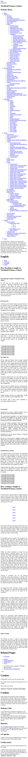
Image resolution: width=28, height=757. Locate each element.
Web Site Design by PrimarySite (12, 669)
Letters (8, 162)
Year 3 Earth (13, 127)
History (12, 107)
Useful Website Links (15, 143)
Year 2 (14, 509)
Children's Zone (11, 231)
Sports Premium (11, 96)
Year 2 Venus (13, 126)
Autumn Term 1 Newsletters (17, 166)
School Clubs (10, 192)
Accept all (9, 688)
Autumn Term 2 (14, 168)
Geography (12, 106)
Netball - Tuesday (14, 195)
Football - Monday (14, 193)
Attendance (9, 73)
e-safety (9, 141)
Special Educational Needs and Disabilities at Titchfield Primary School (16, 94)
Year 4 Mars (13, 128)
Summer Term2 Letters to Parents (18, 185)
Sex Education (13, 121)
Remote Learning (14, 155)
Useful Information (11, 217)
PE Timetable (10, 189)
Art (11, 111)
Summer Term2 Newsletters (17, 188)
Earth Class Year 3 (14, 56)
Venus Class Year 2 (14, 55)
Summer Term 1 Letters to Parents (18, 181)
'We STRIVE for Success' (13, 18)
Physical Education (14, 119)
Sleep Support (10, 214)
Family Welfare (10, 159)
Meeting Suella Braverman (19, 48)
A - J (14, 224)
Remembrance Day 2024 (16, 28)
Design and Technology (16, 114)
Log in (5, 238)
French (11, 116)
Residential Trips (11, 190)
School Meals (10, 199)
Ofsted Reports (10, 79)
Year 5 (14, 517)
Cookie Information (8, 660)
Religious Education (15, 110)
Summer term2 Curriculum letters (18, 186)
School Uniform (11, 213)
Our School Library (15, 31)
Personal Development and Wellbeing (16, 80)
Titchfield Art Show (18, 37)
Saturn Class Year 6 (15, 61)
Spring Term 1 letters (15, 172)
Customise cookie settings (19, 688)
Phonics (12, 104)
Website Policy (7, 662)
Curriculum (6, 99)
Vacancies (9, 65)
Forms (8, 158)
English (12, 102)
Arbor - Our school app (12, 135)
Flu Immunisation (14, 202)
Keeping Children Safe (12, 78)
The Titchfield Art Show (16, 51)
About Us (6, 14)
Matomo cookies (9, 726)
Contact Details (10, 66)
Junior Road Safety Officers (17, 30)
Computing (12, 113)
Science (12, 109)
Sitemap (6, 659)
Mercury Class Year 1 (15, 54)
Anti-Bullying (10, 134)
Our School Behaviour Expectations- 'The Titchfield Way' (16, 20)
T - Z (14, 227)
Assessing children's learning (14, 72)
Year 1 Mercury (14, 124)
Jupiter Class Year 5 (15, 59)
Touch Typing (13, 230)
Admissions (10, 71)
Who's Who (10, 23)
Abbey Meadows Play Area (20, 41)
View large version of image (8, 346)
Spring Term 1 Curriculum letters (18, 174)
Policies (9, 82)
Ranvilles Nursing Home (19, 40)
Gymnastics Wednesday (16, 196)
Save (14, 755)
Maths (11, 103)
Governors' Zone (11, 62)
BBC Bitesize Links (15, 229)
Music (11, 117)
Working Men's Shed (18, 38)
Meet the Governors (12, 64)
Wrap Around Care (11, 137)
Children (6, 220)
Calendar (9, 138)
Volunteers (9, 97)
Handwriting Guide (15, 223)
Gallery (8, 24)
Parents (5, 133)
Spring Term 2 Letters (15, 176)
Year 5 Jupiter (13, 130)
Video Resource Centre (12, 234)
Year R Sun (13, 123)
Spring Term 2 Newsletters (16, 179)
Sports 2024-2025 (14, 27)
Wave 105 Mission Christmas (17, 43)
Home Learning (11, 222)
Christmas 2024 (14, 25)
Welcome (9, 16)
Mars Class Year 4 (14, 58)
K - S (14, 226)
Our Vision (9, 17)
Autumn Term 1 (14, 164)
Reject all (3, 688)
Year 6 (14, 520)
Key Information (8, 68)
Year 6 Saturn (13, 131)
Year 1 (14, 507)
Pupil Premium (10, 85)
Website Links (13, 209)
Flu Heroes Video (17, 203)
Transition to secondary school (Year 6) (16, 233)
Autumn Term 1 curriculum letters (18, 165)
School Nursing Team (12, 200)
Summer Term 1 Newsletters (17, 183)
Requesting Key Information (14, 69)
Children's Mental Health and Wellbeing (17, 140)
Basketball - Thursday (15, 198)
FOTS (8, 161)
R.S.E (8, 86)
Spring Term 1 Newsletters (16, 175)
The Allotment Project (15, 49)
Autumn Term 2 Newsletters (17, 171)
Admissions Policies (15, 83)
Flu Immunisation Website (19, 205)
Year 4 (14, 515)
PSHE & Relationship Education (18, 120)
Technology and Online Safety (17, 147)
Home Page (3, 2)
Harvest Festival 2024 (18, 35)
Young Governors (11, 236)
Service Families (11, 92)
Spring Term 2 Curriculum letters (18, 178)
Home (5, 13)
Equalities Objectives (12, 76)
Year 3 (14, 512)
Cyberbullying (13, 157)
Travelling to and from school (14, 216)
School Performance (12, 90)
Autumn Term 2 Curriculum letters (18, 169)
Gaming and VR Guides (16, 151)
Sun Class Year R (14, 52)
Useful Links (10, 219)
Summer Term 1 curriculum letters (18, 182)
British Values (10, 75)
